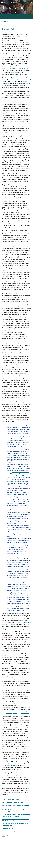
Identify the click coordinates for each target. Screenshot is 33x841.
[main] (16, 9)
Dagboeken (5, 21)
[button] (2, 2)
